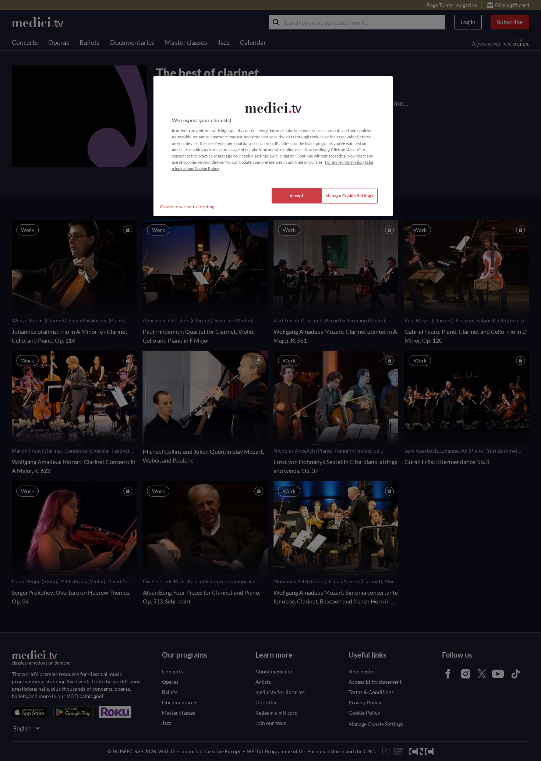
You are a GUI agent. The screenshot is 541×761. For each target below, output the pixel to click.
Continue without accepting (187, 206)
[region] (273, 146)
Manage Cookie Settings (349, 195)
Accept (296, 195)
